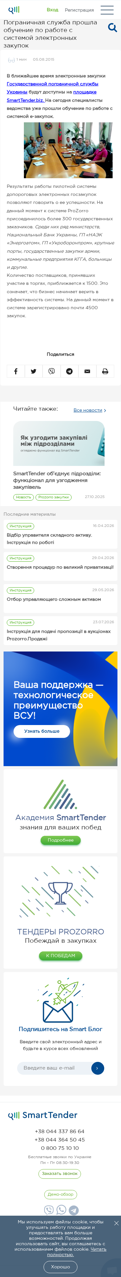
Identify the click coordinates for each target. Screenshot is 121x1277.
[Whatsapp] (60, 1213)
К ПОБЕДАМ (60, 956)
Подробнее (61, 840)
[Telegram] (73, 1212)
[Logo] (14, 10)
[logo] (42, 1115)
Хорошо (60, 1267)
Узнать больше (41, 731)
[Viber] (48, 1212)
